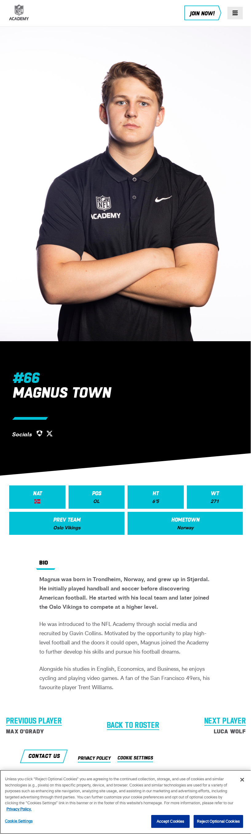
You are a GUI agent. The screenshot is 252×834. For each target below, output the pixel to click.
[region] (126, 802)
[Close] (242, 779)
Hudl (39, 433)
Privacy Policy (94, 758)
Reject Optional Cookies (218, 821)
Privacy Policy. (19, 809)
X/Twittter (50, 434)
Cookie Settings (19, 821)
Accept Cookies (170, 821)
